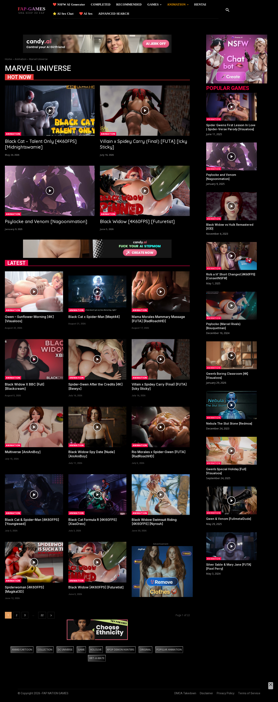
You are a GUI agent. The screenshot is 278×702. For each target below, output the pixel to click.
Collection (45, 649)
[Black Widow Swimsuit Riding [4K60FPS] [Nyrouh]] (161, 494)
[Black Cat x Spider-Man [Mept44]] (97, 291)
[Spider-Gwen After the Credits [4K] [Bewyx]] (97, 359)
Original (145, 649)
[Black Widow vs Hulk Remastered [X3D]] (231, 206)
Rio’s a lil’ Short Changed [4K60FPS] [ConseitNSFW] (230, 276)
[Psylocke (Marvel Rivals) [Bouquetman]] (231, 306)
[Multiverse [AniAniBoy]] (34, 427)
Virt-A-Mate (96, 658)
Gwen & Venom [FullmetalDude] (228, 519)
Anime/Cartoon (22, 649)
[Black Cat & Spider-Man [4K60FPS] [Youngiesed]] (34, 494)
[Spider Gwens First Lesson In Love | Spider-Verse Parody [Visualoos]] (231, 107)
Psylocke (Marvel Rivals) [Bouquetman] (223, 326)
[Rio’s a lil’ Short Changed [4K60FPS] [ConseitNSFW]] (231, 256)
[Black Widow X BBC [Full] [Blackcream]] (34, 359)
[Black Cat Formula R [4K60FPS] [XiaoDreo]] (97, 494)
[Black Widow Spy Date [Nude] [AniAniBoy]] (97, 427)
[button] (227, 10)
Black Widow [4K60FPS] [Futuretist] (137, 221)
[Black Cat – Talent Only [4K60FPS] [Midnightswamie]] (50, 110)
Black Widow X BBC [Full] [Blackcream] (24, 386)
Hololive (96, 649)
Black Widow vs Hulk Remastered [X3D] (229, 226)
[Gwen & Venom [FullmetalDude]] (231, 500)
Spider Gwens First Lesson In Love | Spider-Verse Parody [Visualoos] (230, 127)
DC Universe (65, 649)
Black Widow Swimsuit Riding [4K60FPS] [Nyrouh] (154, 522)
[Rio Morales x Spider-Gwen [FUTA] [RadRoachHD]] (161, 427)
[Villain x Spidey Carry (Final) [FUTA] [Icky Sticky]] (145, 110)
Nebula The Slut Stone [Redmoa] (229, 423)
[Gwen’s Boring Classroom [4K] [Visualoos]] (231, 355)
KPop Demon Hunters (120, 649)
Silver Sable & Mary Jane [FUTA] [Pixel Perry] (228, 566)
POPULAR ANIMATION (169, 649)
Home (8, 59)
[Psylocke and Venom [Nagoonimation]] (50, 191)
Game (81, 649)
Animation (20, 59)
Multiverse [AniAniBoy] (22, 452)
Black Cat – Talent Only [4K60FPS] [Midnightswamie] (41, 144)
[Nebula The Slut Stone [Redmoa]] (231, 405)
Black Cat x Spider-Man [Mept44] (94, 317)
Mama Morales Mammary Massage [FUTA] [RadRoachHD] (158, 319)
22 (42, 615)
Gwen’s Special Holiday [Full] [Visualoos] (226, 471)
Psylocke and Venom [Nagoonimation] (46, 221)
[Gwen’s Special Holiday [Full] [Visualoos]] (231, 451)
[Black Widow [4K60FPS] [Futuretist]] (145, 191)
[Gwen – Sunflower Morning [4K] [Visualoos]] (34, 291)
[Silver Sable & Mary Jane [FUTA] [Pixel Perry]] (231, 546)
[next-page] (51, 615)
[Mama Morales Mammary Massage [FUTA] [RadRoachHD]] (161, 291)
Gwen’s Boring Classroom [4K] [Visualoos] (227, 375)
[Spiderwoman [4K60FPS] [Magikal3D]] (34, 562)
